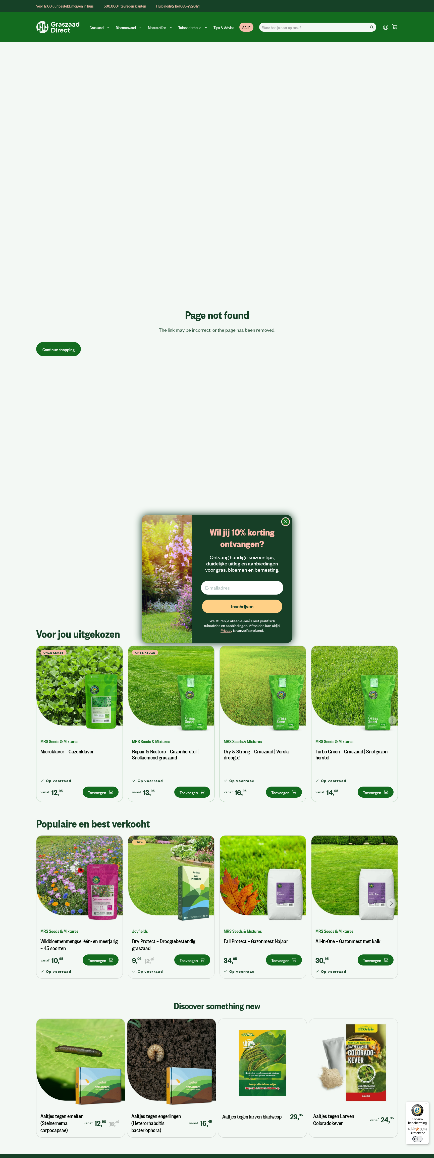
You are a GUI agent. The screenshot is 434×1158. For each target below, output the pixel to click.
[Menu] (426, 1104)
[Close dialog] (285, 521)
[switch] (417, 1139)
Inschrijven (242, 606)
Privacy (226, 630)
